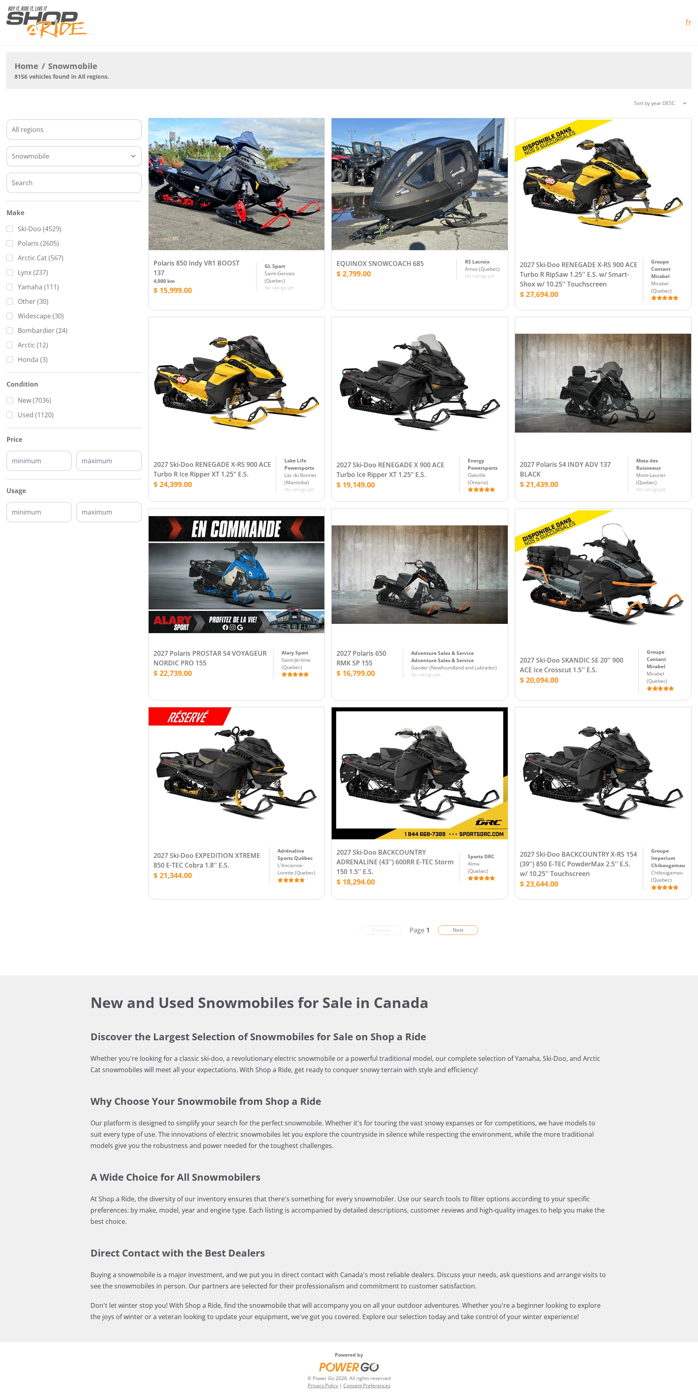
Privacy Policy (323, 1385)
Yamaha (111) (38, 286)
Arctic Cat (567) (40, 257)
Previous (381, 929)
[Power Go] (349, 1367)
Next (458, 929)
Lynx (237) (33, 272)
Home (26, 66)
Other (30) (33, 301)
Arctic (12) (33, 345)
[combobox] (74, 129)
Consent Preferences (367, 1385)
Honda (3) (33, 359)
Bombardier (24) (42, 330)
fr (688, 22)
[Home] (48, 22)
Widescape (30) (41, 316)
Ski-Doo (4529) (39, 228)
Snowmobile (72, 66)
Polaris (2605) (38, 243)
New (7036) (34, 400)
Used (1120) (36, 414)
